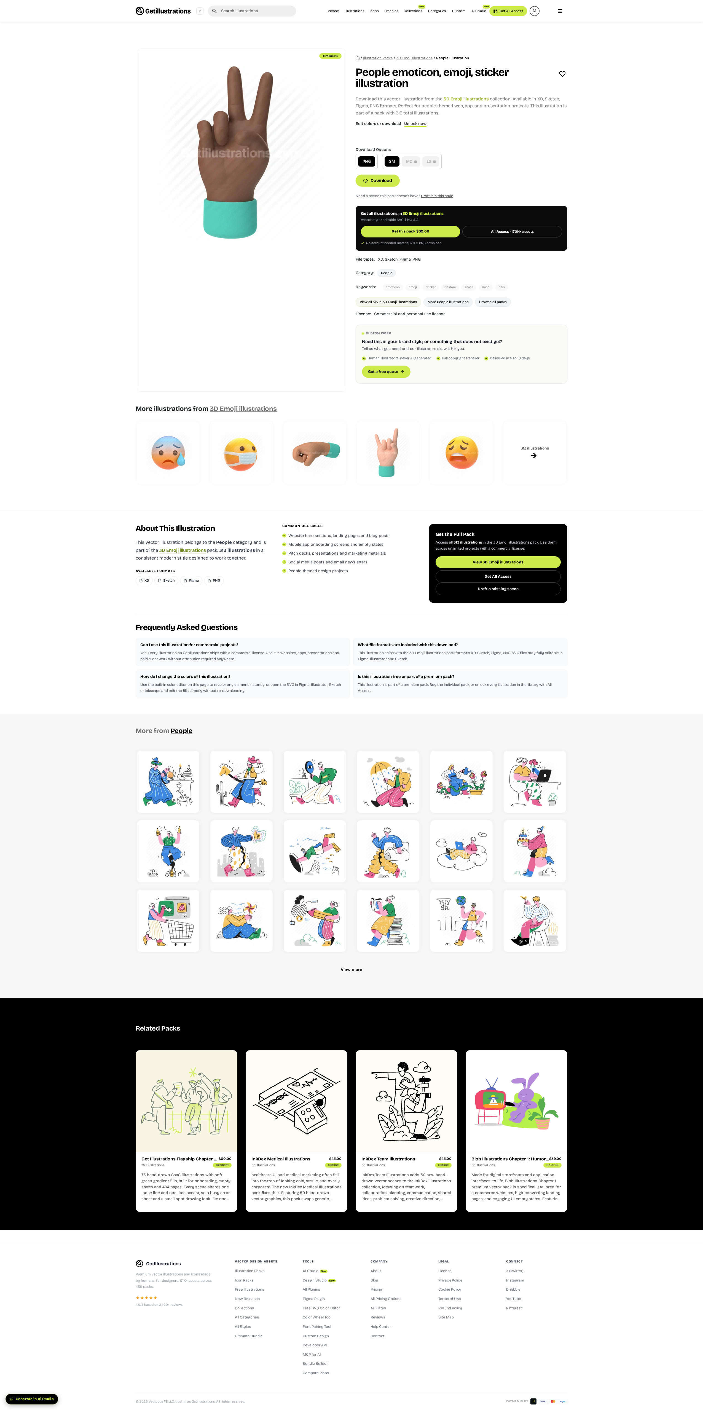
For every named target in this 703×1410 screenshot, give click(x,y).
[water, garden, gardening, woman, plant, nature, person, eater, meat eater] (461, 782)
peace (469, 287)
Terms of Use (449, 1299)
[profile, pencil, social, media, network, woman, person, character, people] (315, 921)
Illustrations (354, 11)
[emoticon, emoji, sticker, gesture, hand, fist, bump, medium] (314, 453)
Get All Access (511, 11)
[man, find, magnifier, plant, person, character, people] (315, 782)
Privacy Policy (450, 1280)
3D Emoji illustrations (414, 58)
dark (501, 287)
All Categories (247, 1317)
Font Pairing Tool (317, 1327)
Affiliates (378, 1308)
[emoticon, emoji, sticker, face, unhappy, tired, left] (461, 453)
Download (381, 180)
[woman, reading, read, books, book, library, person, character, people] (388, 921)
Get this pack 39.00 (410, 231)
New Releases (247, 1299)
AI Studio (480, 9)
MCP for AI (312, 1354)
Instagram (515, 1280)
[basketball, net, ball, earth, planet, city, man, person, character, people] (461, 921)
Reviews (378, 1317)
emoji (413, 287)
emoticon (393, 287)
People (386, 273)
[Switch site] (199, 11)
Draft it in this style (437, 196)
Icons (374, 11)
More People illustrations (448, 302)
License (445, 1271)
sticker (431, 287)
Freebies (391, 11)
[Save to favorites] (562, 74)
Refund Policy (450, 1308)
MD (410, 161)
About (376, 1271)
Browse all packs (493, 302)
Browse (332, 11)
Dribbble (513, 1289)
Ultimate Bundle (249, 1336)
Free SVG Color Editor (321, 1308)
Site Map (446, 1317)
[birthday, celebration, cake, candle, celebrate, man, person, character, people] (535, 851)
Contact (377, 1336)
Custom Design (316, 1336)
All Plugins (311, 1289)
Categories (437, 11)
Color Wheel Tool (317, 1317)
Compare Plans (316, 1373)
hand (486, 287)
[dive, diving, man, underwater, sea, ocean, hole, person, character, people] (315, 851)
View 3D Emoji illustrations (498, 562)
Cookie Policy (449, 1289)
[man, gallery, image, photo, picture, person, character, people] (388, 851)
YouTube (513, 1299)
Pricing (376, 1289)
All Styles (243, 1327)
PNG (367, 161)
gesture (450, 287)
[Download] (189, 802)
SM (392, 161)
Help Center (381, 1327)
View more (351, 969)
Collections (414, 9)
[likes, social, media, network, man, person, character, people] (241, 851)
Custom (458, 11)
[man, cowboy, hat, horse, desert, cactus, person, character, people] (241, 782)
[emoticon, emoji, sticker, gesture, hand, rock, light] (388, 453)
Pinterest (514, 1308)
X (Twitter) (515, 1271)
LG (430, 161)
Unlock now (415, 123)
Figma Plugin (314, 1299)
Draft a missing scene (498, 589)
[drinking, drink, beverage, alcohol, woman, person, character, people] (168, 851)
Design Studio (319, 1280)
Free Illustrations (249, 1289)
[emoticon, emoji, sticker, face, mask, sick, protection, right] (241, 453)
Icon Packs (244, 1280)
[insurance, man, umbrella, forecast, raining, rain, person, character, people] (388, 782)
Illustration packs (378, 58)
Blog (374, 1280)
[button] (534, 11)
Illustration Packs (249, 1271)
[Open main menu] (560, 11)
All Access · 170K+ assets (512, 231)
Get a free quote (383, 371)
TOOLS (308, 1261)
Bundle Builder (315, 1363)
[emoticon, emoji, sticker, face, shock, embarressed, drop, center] (168, 453)
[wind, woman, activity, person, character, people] (241, 921)
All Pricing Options (386, 1299)
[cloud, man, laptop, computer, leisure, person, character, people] (461, 851)
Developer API (315, 1345)
